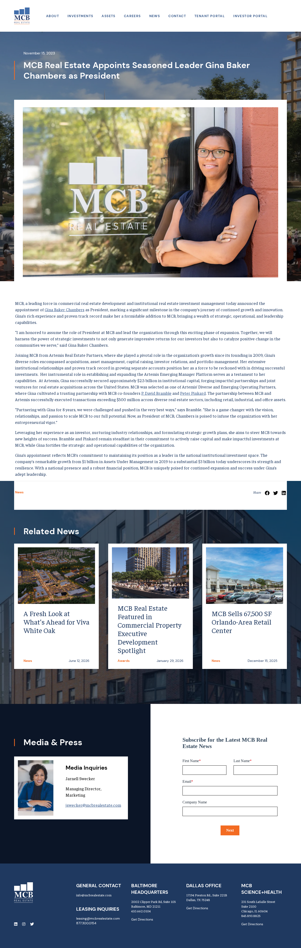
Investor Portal (250, 16)
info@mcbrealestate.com (93, 895)
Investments (80, 16)
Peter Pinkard (193, 393)
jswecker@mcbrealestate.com (93, 805)
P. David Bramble (156, 393)
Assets (108, 16)
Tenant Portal (209, 16)
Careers (132, 16)
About (52, 16)
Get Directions (142, 919)
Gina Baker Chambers (64, 309)
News (154, 16)
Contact (177, 16)
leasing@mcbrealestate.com (98, 918)
